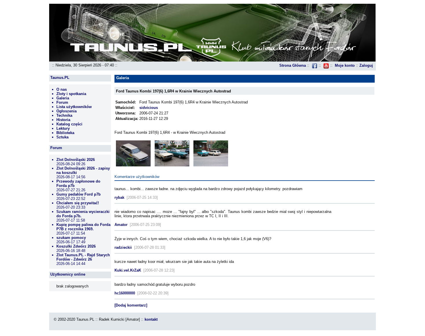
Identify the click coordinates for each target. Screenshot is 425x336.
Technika (64, 115)
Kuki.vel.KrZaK (127, 270)
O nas (61, 89)
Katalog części (69, 124)
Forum (62, 102)
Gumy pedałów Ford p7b (78, 194)
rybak (119, 197)
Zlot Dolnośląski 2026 (75, 159)
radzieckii (123, 247)
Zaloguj (366, 65)
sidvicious (148, 107)
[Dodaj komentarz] (130, 305)
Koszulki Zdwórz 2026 (76, 246)
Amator (121, 224)
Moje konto (345, 65)
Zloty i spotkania (71, 94)
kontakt (151, 319)
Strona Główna (292, 65)
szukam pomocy (71, 237)
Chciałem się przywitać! (77, 203)
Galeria (62, 98)
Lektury (63, 128)
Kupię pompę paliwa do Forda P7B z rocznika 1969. (83, 226)
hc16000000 (124, 293)
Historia (63, 120)
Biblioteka (65, 133)
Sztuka (62, 137)
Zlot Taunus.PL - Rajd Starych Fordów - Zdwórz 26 (83, 257)
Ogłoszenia (66, 111)
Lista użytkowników (74, 107)
